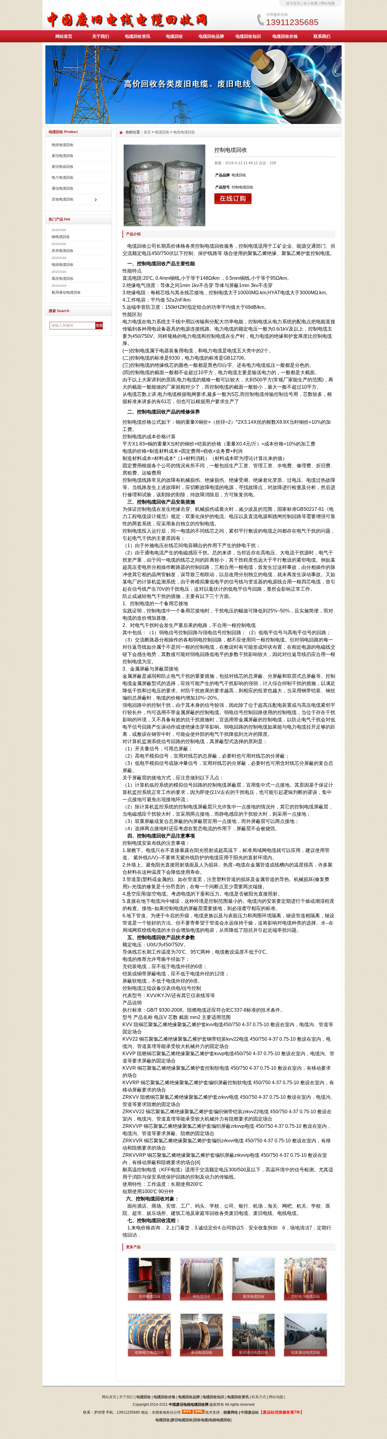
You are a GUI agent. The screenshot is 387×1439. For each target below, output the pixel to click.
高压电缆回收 (62, 278)
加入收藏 (310, 3)
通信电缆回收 (62, 188)
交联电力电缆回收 (305, 1296)
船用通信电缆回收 (66, 292)
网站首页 (63, 36)
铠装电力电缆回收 (149, 1352)
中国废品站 (250, 1412)
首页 (147, 132)
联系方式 (259, 1397)
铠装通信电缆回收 (305, 1352)
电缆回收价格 (285, 36)
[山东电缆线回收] (193, 122)
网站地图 (327, 3)
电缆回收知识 (248, 36)
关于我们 (100, 36)
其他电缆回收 (62, 199)
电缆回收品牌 (211, 36)
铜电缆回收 (61, 237)
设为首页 (293, 3)
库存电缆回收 (62, 251)
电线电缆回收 (62, 145)
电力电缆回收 (62, 177)
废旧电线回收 (62, 167)
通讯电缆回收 (202, 1352)
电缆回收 (174, 36)
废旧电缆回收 (62, 156)
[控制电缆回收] (164, 185)
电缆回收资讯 (137, 36)
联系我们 (322, 36)
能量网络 (230, 1412)
